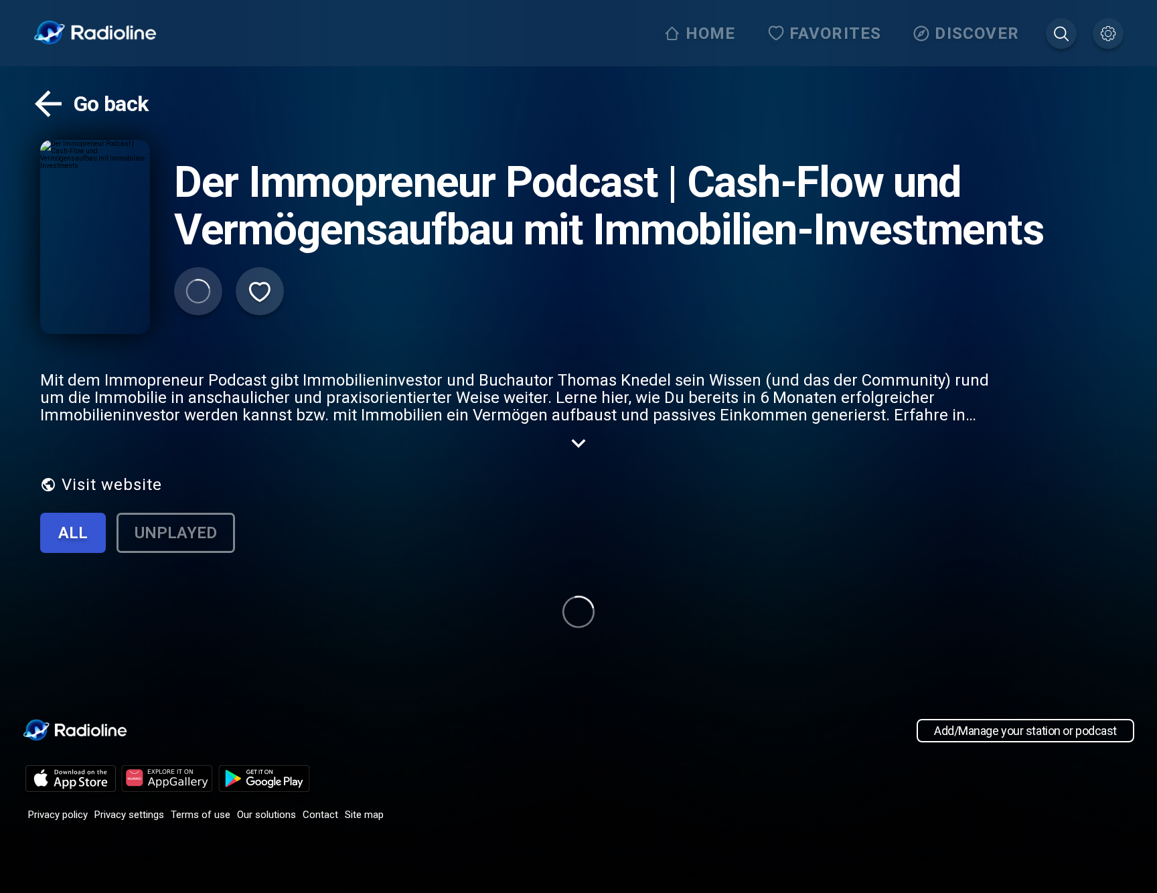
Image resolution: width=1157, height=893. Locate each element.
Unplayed (176, 532)
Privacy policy (58, 815)
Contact (320, 815)
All (73, 532)
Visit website (112, 484)
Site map (364, 815)
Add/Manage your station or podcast (1025, 731)
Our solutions (266, 815)
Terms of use (200, 815)
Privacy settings (129, 815)
